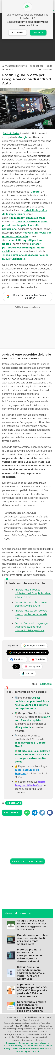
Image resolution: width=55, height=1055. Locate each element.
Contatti (35, 1051)
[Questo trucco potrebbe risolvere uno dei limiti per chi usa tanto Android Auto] (11, 939)
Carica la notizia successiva (27, 861)
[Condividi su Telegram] (35, 813)
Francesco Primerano (16, 66)
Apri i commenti (12, 813)
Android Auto (11, 133)
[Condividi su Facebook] (50, 813)
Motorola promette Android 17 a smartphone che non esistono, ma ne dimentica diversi (30, 955)
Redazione (11, 1043)
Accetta (38, 32)
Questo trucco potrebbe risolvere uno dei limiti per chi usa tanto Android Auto (32, 939)
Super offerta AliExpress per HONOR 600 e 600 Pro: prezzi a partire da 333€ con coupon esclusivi (32, 990)
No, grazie (17, 32)
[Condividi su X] (42, 813)
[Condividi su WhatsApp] (27, 813)
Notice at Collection (34, 1046)
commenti (47, 69)
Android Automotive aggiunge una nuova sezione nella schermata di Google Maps (31, 627)
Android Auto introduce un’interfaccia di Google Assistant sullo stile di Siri (33, 593)
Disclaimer (23, 1043)
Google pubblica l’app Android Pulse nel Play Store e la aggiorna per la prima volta (31, 925)
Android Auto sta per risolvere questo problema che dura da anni (31, 614)
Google (9, 69)
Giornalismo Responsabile (25, 1048)
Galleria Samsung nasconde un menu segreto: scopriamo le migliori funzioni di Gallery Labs (31, 973)
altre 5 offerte (23, 727)
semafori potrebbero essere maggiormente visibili (23, 247)
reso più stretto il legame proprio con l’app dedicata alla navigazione (25, 225)
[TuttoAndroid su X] (16, 666)
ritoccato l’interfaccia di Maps (27, 217)
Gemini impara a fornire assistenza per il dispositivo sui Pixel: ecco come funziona (31, 1006)
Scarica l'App (22, 1051)
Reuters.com (45, 683)
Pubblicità (44, 1048)
